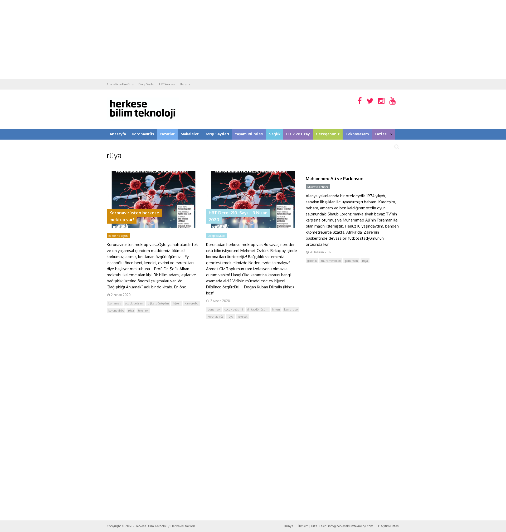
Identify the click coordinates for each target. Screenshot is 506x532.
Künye (288, 526)
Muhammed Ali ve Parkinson (334, 178)
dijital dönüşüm (158, 303)
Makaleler (190, 134)
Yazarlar (167, 134)
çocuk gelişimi (134, 303)
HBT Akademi (167, 84)
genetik (312, 261)
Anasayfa (118, 134)
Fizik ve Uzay (298, 134)
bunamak (114, 303)
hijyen (177, 303)
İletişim (185, 84)
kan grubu (191, 303)
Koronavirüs (143, 134)
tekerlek (143, 310)
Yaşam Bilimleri (249, 134)
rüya (131, 310)
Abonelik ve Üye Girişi (120, 84)
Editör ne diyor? (118, 236)
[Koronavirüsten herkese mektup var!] (153, 227)
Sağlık (274, 134)
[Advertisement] (253, 39)
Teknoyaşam (357, 134)
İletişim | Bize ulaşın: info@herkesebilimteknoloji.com (335, 526)
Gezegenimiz (328, 134)
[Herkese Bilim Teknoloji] (143, 120)
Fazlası (381, 134)
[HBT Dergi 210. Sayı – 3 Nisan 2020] (253, 227)
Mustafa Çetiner (317, 187)
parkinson (351, 261)
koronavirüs (116, 310)
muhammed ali (331, 261)
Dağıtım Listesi (388, 526)
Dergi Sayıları (146, 84)
